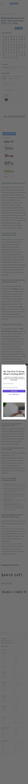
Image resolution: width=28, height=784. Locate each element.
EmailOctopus (16, 394)
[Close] (26, 364)
